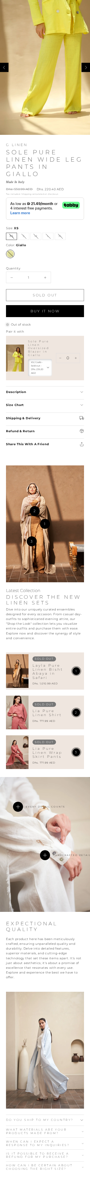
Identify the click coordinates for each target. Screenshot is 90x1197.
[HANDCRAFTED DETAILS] (45, 855)
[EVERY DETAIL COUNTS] (18, 807)
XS (13, 237)
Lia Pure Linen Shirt (47, 713)
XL (62, 237)
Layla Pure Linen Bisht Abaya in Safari (47, 671)
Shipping (27, 194)
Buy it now (45, 311)
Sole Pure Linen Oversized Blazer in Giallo (38, 348)
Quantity (13, 268)
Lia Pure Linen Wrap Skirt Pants (47, 753)
